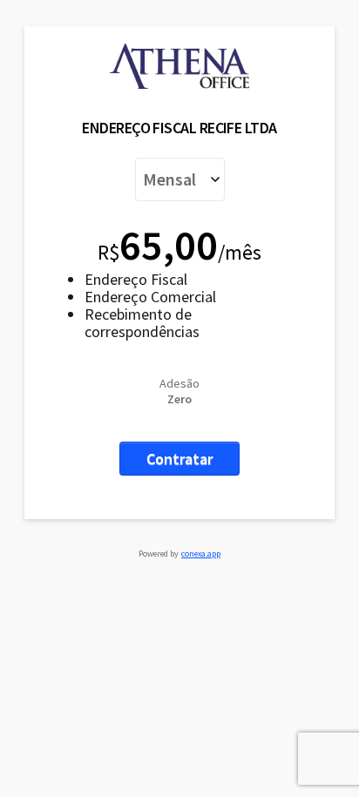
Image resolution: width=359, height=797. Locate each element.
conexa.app (200, 553)
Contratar (179, 459)
